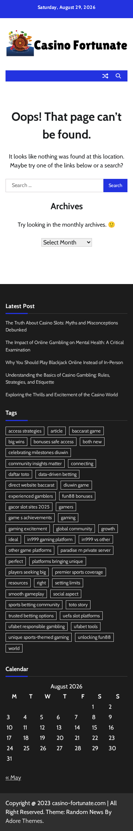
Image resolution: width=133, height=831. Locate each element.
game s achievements (30, 517)
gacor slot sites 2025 (29, 507)
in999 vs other (96, 539)
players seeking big (27, 572)
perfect (15, 561)
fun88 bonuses (77, 496)
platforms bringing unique (57, 561)
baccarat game (86, 431)
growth (108, 528)
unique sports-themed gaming (38, 637)
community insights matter (35, 463)
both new (92, 441)
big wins (16, 441)
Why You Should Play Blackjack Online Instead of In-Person (64, 362)
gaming (68, 517)
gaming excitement (27, 528)
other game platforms (29, 550)
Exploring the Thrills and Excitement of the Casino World (62, 394)
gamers (66, 507)
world (14, 648)
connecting (82, 463)
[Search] (118, 75)
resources (18, 582)
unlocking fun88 (94, 637)
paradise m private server (85, 550)
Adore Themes (24, 820)
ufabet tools (86, 626)
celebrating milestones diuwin (38, 452)
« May (13, 777)
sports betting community (33, 604)
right (41, 582)
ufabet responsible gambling (36, 626)
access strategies (24, 431)
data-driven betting (57, 474)
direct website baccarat (31, 485)
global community (74, 528)
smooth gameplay (26, 594)
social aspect (65, 594)
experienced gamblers (30, 496)
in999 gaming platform (49, 539)
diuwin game (76, 485)
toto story (78, 604)
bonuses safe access (54, 441)
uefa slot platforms (81, 615)
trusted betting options (31, 615)
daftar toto (18, 474)
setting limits (67, 582)
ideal (13, 539)
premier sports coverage (79, 572)
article (57, 431)
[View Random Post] (105, 75)
